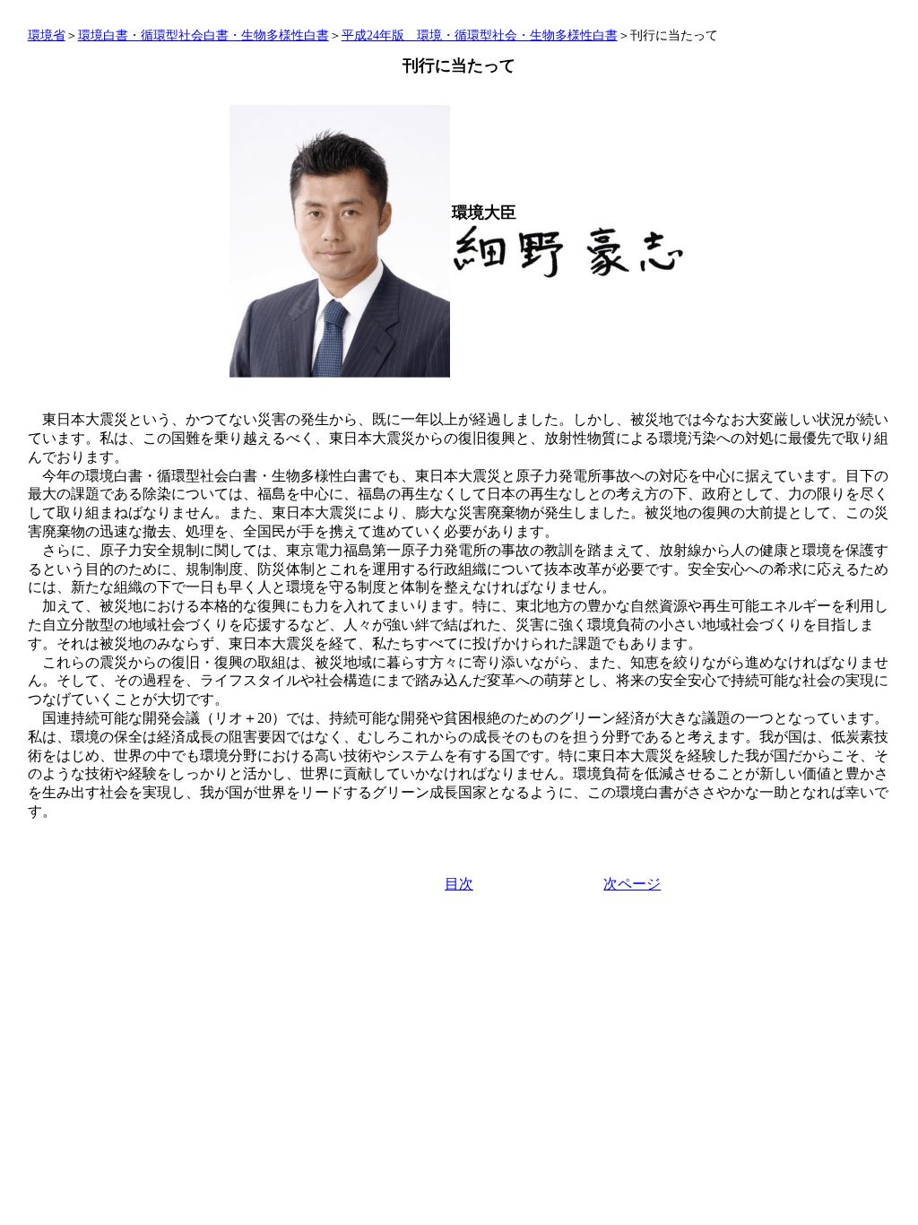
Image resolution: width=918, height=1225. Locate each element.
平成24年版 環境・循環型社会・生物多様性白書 (480, 35)
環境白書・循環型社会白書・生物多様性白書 (203, 35)
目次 (459, 883)
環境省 (46, 35)
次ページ (632, 883)
